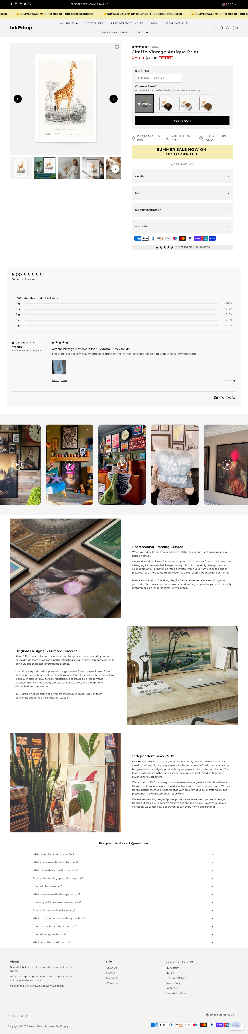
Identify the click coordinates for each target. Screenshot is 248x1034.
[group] (31, 274)
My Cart (170, 973)
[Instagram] (16, 4)
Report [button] (55, 381)
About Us (111, 968)
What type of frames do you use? (52, 942)
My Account (172, 968)
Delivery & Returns (176, 978)
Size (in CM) (142, 70)
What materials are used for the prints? (56, 870)
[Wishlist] (215, 28)
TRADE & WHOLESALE (114, 32)
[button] (182, 47)
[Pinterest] (21, 4)
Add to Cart (182, 120)
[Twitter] (29, 4)
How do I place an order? (47, 886)
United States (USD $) (222, 1015)
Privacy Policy (174, 983)
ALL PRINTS (67, 23)
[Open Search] (221, 28)
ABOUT (140, 32)
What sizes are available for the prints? (55, 862)
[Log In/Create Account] (227, 28)
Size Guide (141, 226)
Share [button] (64, 381)
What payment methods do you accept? (56, 894)
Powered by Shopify (56, 1026)
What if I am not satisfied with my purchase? (59, 918)
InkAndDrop (36, 1026)
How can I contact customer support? (55, 926)
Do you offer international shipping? (54, 910)
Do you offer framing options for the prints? (58, 878)
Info (137, 193)
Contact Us (172, 988)
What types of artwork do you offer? (53, 854)
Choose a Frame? (146, 86)
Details (139, 176)
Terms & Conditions (177, 993)
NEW (154, 23)
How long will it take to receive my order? (57, 902)
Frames (110, 973)
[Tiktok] (25, 4)
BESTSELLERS (94, 23)
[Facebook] (11, 4)
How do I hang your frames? (49, 934)
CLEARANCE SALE (176, 23)
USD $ (229, 4)
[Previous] (72, 5)
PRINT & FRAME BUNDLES (127, 23)
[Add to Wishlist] (117, 47)
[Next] (175, 5)
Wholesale (112, 983)
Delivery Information (148, 209)
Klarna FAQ (112, 978)
